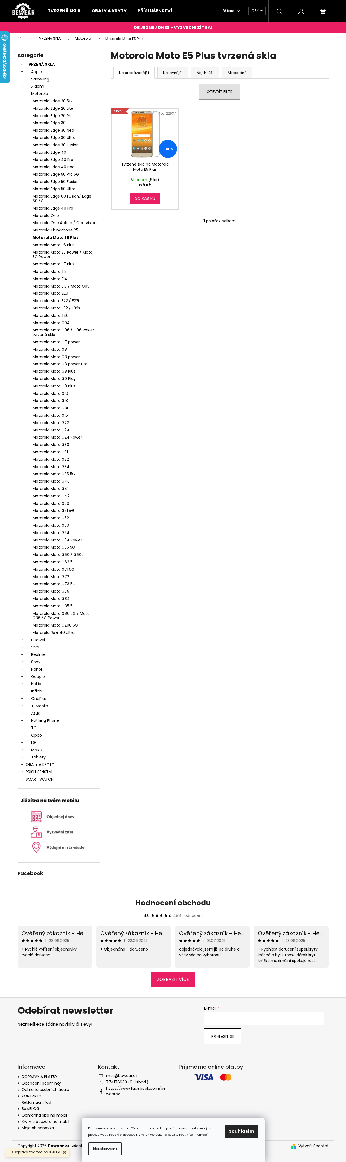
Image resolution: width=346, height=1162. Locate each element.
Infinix (36, 691)
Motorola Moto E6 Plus (53, 245)
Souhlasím (241, 1131)
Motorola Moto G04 (51, 323)
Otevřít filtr (219, 91)
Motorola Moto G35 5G (54, 474)
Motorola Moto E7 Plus (53, 264)
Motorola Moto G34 (51, 467)
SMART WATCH (40, 779)
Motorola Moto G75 (51, 591)
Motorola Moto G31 (50, 452)
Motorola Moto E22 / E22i (56, 300)
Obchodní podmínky (41, 1083)
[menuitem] (64, 11)
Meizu (36, 750)
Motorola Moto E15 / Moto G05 (61, 286)
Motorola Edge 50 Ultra (54, 189)
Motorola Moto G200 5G (55, 625)
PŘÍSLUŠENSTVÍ (39, 772)
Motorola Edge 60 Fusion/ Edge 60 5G (62, 198)
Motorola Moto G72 (51, 576)
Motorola (39, 93)
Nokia (36, 683)
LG (33, 742)
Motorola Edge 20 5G (52, 101)
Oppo (36, 735)
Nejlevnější (172, 72)
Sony (35, 662)
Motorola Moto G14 (50, 408)
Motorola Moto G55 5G (54, 547)
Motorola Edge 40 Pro (53, 159)
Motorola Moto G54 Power (57, 540)
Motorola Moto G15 (50, 415)
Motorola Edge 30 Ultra (54, 137)
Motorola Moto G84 (51, 598)
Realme (38, 654)
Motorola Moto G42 (51, 496)
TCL (34, 728)
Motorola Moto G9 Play (54, 378)
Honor (36, 669)
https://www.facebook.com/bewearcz (136, 1091)
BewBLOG (30, 1108)
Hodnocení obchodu (173, 903)
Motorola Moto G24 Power (57, 437)
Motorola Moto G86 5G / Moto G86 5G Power (61, 616)
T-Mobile (39, 706)
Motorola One (46, 215)
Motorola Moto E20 (50, 293)
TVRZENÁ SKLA (40, 64)
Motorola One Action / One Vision (65, 222)
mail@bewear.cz (122, 1075)
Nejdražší (205, 72)
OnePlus (39, 698)
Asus (35, 713)
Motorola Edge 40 (49, 152)
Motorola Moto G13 (50, 400)
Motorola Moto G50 (51, 503)
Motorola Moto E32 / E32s (56, 308)
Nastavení (105, 1149)
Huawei (38, 640)
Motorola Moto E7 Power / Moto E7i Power (62, 255)
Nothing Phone (45, 720)
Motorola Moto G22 (51, 422)
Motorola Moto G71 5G (53, 569)
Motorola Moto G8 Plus (54, 371)
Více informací (197, 1135)
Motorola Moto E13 (50, 271)
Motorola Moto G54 (51, 532)
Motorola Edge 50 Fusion (56, 181)
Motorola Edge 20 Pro (53, 115)
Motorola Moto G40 (51, 481)
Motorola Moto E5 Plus (55, 237)
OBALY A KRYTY (40, 764)
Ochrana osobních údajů (45, 1089)
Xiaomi (37, 86)
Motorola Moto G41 (50, 488)
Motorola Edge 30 (49, 123)
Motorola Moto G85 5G (54, 606)
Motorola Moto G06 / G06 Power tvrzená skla (63, 332)
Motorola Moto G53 (51, 525)
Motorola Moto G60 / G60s (58, 554)
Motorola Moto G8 (50, 349)
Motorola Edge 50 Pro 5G (56, 174)
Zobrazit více (173, 979)
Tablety (38, 757)
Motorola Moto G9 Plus (54, 386)
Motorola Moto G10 (50, 393)
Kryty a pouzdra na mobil (45, 1121)
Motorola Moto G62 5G (54, 562)
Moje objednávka (38, 1128)
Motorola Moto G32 (51, 459)
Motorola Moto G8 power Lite (60, 364)
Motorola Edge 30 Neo (53, 130)
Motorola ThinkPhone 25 (55, 230)
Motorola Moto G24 (51, 430)
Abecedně (237, 72)
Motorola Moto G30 (51, 444)
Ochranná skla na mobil (44, 1115)
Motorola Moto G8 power (56, 357)
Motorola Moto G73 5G (54, 584)
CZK (255, 10)
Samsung (40, 79)
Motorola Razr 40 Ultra (54, 632)
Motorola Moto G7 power (56, 342)
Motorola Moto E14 (50, 279)
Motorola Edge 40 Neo (54, 167)
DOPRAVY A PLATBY (39, 1076)
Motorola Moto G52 (51, 518)
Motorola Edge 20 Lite (53, 108)
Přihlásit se (222, 1036)
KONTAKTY (32, 1096)
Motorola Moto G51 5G (53, 510)
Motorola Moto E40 (51, 315)
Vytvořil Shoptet (313, 1146)
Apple (36, 71)
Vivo (35, 647)
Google (38, 676)
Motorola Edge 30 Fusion (56, 145)
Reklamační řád (36, 1102)
